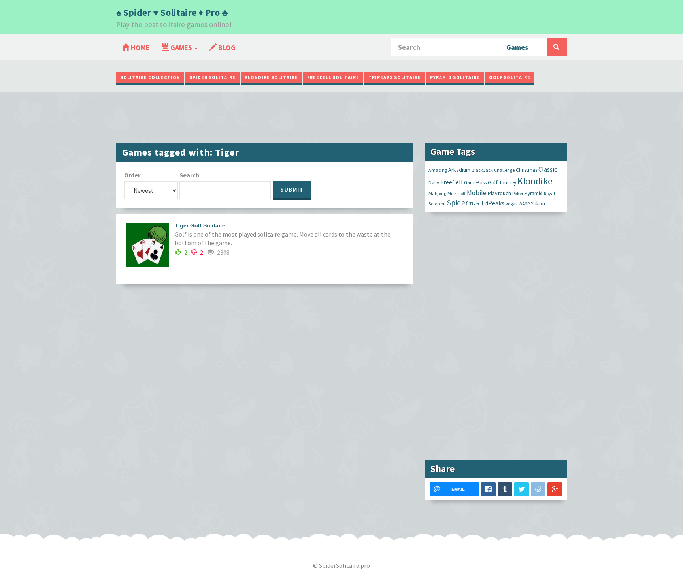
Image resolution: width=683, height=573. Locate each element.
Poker (517, 193)
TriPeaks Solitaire (394, 77)
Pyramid (534, 193)
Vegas (511, 204)
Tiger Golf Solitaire (200, 225)
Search (189, 175)
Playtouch (499, 193)
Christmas (526, 170)
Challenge (504, 170)
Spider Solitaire (212, 77)
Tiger (474, 204)
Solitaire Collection (150, 77)
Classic (547, 169)
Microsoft (456, 193)
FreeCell (451, 182)
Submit (292, 189)
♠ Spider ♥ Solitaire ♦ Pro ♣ (172, 12)
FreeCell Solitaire (333, 77)
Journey (507, 182)
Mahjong (437, 193)
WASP (524, 204)
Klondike (535, 181)
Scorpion (437, 204)
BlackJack (482, 170)
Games (181, 47)
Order (132, 175)
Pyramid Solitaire (455, 77)
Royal (549, 193)
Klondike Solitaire (271, 77)
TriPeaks (492, 203)
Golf (493, 182)
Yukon (538, 203)
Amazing (437, 170)
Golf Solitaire (509, 77)
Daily (433, 183)
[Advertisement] (341, 116)
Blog (226, 47)
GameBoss (475, 182)
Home (139, 47)
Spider (457, 202)
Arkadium (459, 169)
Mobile (477, 192)
